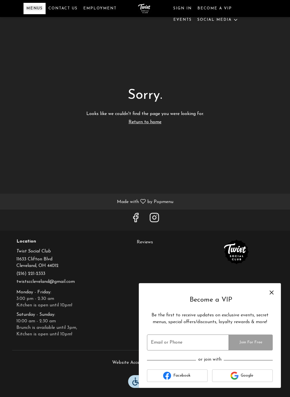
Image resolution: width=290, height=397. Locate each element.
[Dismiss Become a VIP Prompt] (271, 292)
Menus (34, 8)
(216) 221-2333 (30, 273)
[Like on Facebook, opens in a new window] (136, 219)
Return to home (145, 122)
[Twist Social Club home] (145, 8)
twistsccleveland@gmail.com (45, 281)
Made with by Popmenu (88, 201)
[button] (218, 20)
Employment (100, 8)
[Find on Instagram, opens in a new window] (154, 219)
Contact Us (63, 8)
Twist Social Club (236, 252)
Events (182, 20)
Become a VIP (214, 8)
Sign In (182, 8)
